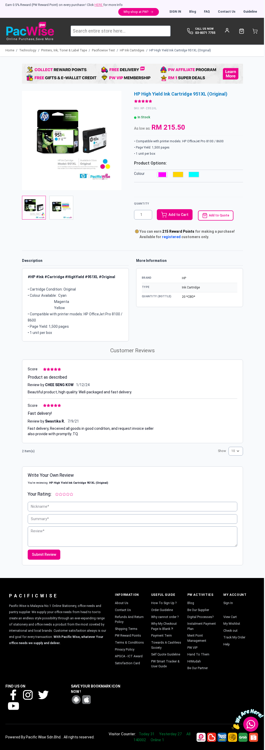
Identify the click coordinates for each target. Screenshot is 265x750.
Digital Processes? (200, 617)
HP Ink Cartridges (132, 50)
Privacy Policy (124, 649)
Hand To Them (198, 654)
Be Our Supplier (198, 610)
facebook (12, 694)
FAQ (207, 11)
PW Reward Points (128, 635)
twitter (42, 694)
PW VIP (192, 648)
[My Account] (227, 30)
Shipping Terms (126, 629)
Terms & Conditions (129, 642)
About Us (121, 603)
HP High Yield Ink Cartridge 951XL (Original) (180, 50)
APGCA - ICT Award (129, 656)
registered (171, 237)
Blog (192, 11)
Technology (27, 50)
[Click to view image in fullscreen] (71, 140)
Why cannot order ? (165, 617)
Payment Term (161, 635)
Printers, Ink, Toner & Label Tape (64, 50)
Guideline (250, 11)
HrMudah (194, 661)
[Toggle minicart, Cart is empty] (255, 31)
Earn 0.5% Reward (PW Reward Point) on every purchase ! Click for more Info (64, 5)
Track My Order (234, 637)
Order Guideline (162, 610)
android (76, 699)
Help (226, 644)
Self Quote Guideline (165, 654)
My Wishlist (231, 624)
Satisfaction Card (127, 663)
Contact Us (226, 11)
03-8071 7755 (205, 33)
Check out (230, 630)
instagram (27, 694)
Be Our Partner (197, 668)
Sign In (175, 11)
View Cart (230, 617)
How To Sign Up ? (163, 603)
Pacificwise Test (103, 50)
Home (9, 50)
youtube (12, 705)
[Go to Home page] (29, 31)
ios (86, 699)
